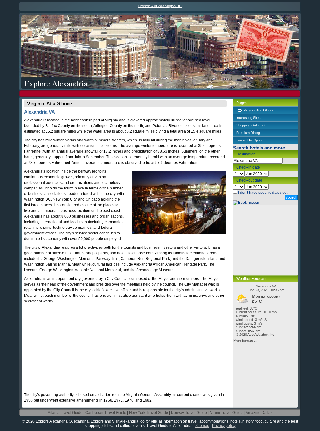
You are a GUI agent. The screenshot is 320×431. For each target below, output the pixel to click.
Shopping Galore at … (253, 125)
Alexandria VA (265, 286)
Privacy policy (224, 426)
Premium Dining (248, 133)
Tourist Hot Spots (249, 140)
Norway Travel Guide (189, 412)
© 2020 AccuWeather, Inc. (255, 334)
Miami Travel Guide (226, 412)
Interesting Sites (248, 118)
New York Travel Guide (148, 412)
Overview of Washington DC (160, 6)
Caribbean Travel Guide (105, 412)
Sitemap (202, 426)
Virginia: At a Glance (259, 110)
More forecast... (245, 340)
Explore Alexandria (55, 83)
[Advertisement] (160, 93)
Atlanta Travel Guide (65, 412)
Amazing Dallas (259, 412)
